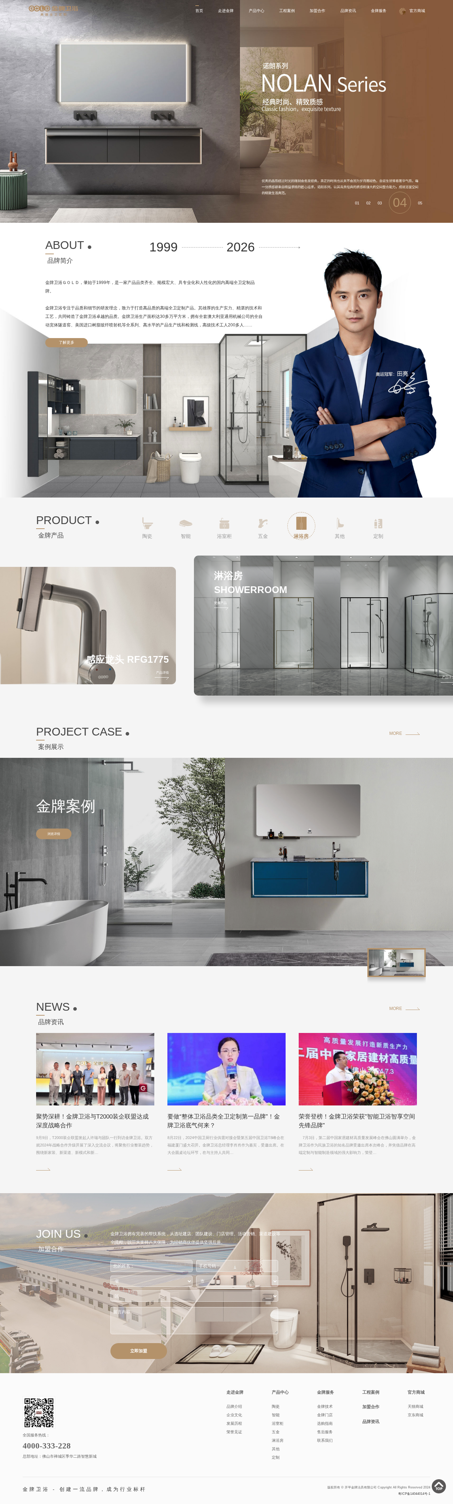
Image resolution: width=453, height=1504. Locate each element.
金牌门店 (325, 1415)
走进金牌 (226, 10)
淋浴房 (277, 1440)
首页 (199, 10)
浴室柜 (277, 1423)
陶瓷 (276, 1406)
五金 (276, 1432)
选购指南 (325, 1423)
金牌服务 (378, 10)
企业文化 (234, 1415)
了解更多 (66, 342)
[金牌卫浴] (53, 11)
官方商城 (417, 10)
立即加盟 (138, 1350)
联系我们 (325, 1440)
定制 (276, 1457)
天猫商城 (415, 1406)
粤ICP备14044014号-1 (414, 1494)
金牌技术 (325, 1406)
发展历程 (234, 1423)
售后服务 (325, 1432)
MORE (395, 733)
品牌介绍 (234, 1406)
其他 (276, 1449)
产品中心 (256, 10)
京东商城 (415, 1415)
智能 (276, 1415)
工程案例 (287, 10)
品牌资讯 (348, 10)
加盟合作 (317, 10)
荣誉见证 (234, 1432)
